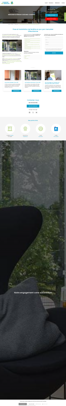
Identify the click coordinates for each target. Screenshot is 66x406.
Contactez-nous (51, 15)
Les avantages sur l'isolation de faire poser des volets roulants (52, 83)
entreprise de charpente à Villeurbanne (9, 35)
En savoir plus (16, 90)
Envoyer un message (33, 106)
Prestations (51, 2)
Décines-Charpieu (27, 55)
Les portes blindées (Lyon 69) (11, 82)
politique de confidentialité (57, 50)
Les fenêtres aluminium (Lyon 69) (32, 82)
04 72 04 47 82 (51, 9)
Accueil (46, 2)
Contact (63, 2)
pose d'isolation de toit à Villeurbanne (14, 60)
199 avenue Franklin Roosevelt (51, 12)
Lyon (25, 57)
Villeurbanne (16, 24)
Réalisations (57, 2)
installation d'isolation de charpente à (9, 61)
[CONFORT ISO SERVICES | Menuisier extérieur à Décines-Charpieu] (7, 3)
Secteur (12, 24)
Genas (26, 56)
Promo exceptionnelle (51, 18)
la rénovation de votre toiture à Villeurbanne (8, 63)
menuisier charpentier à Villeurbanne (11, 58)
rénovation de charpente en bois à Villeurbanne (11, 54)
